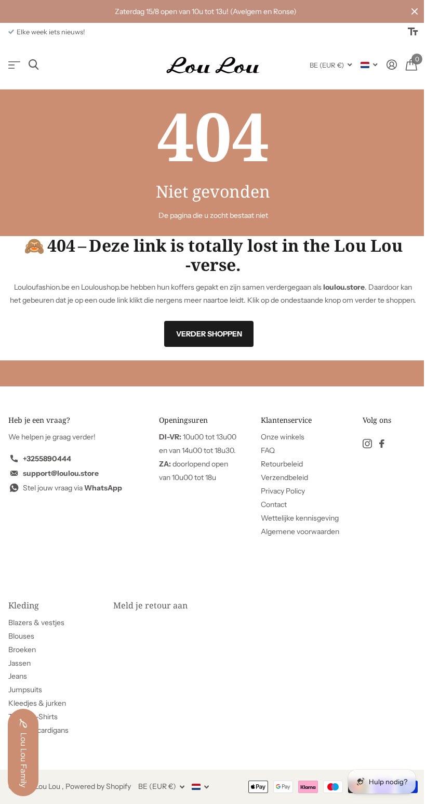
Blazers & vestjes (36, 622)
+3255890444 (47, 458)
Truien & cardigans (38, 730)
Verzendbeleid (284, 477)
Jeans (17, 676)
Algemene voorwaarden (300, 531)
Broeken (22, 649)
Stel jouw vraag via (72, 487)
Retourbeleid (282, 464)
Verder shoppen (209, 334)
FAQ (268, 450)
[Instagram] (367, 443)
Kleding (23, 605)
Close (414, 11)
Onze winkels (282, 437)
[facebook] (381, 443)
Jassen (19, 663)
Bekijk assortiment (14, 64)
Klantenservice (286, 420)
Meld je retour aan (150, 605)
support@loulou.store (61, 473)
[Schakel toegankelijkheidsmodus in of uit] (413, 31)
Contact (274, 504)
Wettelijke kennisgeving (300, 518)
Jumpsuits (25, 689)
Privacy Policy (283, 491)
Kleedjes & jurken (37, 703)
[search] (33, 64)
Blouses (21, 636)
